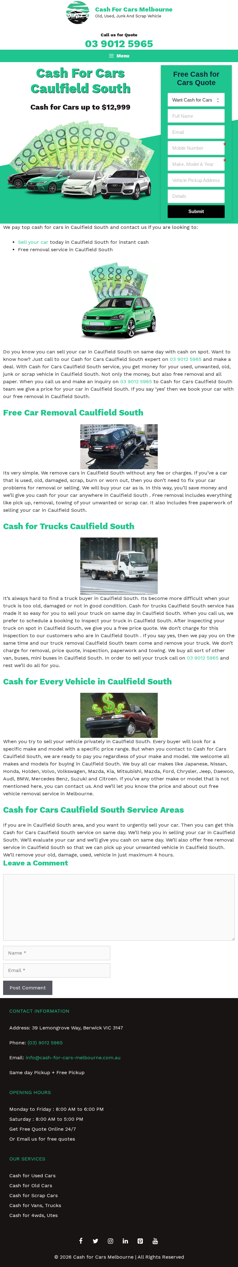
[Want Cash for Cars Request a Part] (196, 100)
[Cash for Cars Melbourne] (77, 12)
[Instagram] (110, 1241)
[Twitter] (95, 1241)
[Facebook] (80, 1241)
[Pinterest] (140, 1241)
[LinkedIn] (125, 1241)
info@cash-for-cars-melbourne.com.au (73, 1057)
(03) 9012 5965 (45, 1043)
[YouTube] (155, 1241)
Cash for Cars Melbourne (134, 9)
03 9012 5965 (119, 43)
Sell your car (33, 242)
